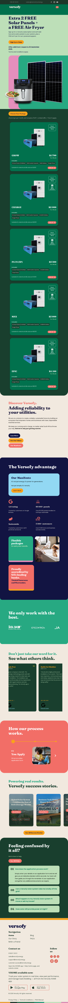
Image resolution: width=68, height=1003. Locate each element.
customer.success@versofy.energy (19, 963)
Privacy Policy (12, 1000)
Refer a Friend (14, 942)
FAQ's (32, 938)
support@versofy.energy (34, 2)
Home (11, 935)
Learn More (17, 491)
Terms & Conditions (26, 1000)
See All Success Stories (34, 833)
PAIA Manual (39, 1000)
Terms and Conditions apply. (18, 52)
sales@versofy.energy (15, 956)
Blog (32, 935)
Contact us (14, 948)
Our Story (12, 938)
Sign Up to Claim (16, 42)
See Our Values (16, 440)
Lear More (14, 435)
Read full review (15, 708)
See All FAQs (15, 861)
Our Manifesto (15, 445)
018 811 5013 (14, 2)
